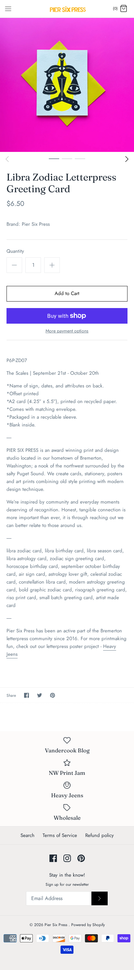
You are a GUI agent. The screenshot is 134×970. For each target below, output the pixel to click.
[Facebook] (53, 858)
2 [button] (67, 158)
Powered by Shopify (88, 925)
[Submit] (99, 898)
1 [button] (53, 158)
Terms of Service (60, 835)
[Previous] (7, 159)
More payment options (67, 331)
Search (27, 835)
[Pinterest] (81, 858)
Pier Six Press (36, 224)
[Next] (127, 159)
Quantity (15, 251)
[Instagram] (67, 858)
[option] (67, 85)
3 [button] (80, 158)
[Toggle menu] (8, 8)
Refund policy (99, 835)
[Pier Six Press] (67, 8)
